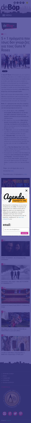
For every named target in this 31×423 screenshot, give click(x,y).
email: (7, 225)
